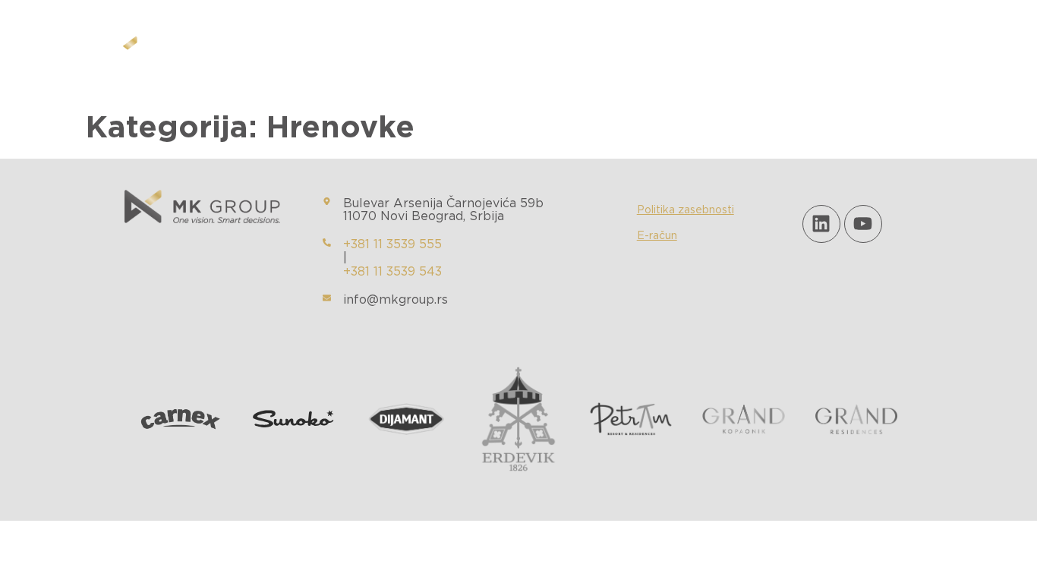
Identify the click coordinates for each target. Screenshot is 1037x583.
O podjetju (405, 51)
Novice (608, 51)
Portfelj (487, 51)
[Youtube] (863, 224)
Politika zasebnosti (685, 210)
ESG (550, 51)
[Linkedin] (821, 224)
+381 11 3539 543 (392, 272)
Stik (666, 51)
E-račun (657, 236)
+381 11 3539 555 (392, 244)
